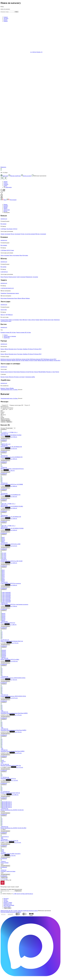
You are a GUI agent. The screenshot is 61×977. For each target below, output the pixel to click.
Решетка (6, 276)
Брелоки (3, 376)
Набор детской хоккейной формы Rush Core (12, 641)
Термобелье (3, 293)
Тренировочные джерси (13, 293)
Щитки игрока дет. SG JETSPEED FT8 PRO (12, 506)
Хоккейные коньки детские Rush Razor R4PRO (12, 751)
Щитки (23, 298)
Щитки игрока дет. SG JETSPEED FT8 (10, 494)
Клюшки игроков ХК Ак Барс (8, 332)
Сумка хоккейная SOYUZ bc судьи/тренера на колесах (14, 604)
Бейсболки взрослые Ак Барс (8, 359)
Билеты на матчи (33, 910)
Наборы (28, 298)
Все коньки (3, 223)
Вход (5, 199)
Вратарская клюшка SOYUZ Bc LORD (10, 544)
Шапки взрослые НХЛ (43, 360)
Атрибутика (7, 337)
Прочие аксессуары (48, 319)
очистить (3, 421)
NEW (4, 409)
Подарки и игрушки (19, 376)
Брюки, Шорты (4, 349)
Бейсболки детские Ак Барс (23, 359)
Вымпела (3, 388)
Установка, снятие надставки (8, 871)
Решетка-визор (12, 276)
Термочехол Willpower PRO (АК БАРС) (11, 853)
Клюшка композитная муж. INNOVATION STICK (13, 696)
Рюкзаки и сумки (50, 371)
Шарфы (12, 388)
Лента (20, 319)
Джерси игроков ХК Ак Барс (23, 332)
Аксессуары (7, 209)
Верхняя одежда (13, 349)
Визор (2, 276)
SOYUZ (15, 228)
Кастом (5, 211)
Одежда (6, 183)
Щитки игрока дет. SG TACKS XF (9, 840)
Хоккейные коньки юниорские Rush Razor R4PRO (13, 730)
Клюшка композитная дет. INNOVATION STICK (13, 677)
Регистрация (13, 199)
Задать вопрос (7, 908)
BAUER (6, 288)
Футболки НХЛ (37, 349)
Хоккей (5, 181)
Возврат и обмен (8, 902)
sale (10, 409)
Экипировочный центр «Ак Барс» (9, 389)
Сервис (5, 185)
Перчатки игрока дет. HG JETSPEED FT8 (11, 446)
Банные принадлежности (7, 371)
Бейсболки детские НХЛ (50, 359)
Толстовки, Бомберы (22, 349)
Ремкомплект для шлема (32, 276)
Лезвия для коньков (5, 234)
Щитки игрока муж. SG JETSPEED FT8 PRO (12, 528)
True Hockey (10, 228)
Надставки (25, 255)
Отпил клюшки (4, 862)
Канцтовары (17, 371)
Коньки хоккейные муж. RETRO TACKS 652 (12, 810)
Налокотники (10, 298)
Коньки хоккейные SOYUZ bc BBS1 (10, 659)
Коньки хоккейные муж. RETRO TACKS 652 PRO (13, 828)
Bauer (5, 228)
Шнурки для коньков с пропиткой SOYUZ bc (12, 468)
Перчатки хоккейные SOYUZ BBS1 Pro (11, 765)
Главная (6, 17)
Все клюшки (4, 245)
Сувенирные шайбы (30, 376)
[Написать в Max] (30, 975)
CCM (2, 250)
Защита (5, 208)
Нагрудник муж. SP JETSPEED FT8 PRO (11, 435)
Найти (16, 11)
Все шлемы (3, 266)
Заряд (12, 250)
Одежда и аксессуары (16, 405)
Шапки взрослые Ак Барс (18, 360)
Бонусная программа (9, 905)
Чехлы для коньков (15, 234)
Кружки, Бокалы (34, 371)
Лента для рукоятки (14, 255)
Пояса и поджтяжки (14, 319)
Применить (9, 421)
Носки (7, 319)
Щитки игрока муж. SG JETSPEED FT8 (11, 516)
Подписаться (18, 890)
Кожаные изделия (24, 371)
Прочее (57, 371)
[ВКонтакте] (43, 52)
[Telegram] (30, 165)
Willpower (10, 314)
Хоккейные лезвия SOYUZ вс (8, 778)
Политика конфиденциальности (9, 912)
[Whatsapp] (30, 112)
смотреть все (4, 218)
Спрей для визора (20, 276)
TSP (6, 314)
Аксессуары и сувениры (10, 336)
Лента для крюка (5, 255)
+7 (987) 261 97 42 (17, 893)
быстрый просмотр (5, 438)
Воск (21, 255)
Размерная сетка (8, 903)
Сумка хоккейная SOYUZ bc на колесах (11, 583)
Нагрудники (4, 298)
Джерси (8, 388)
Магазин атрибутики (23, 910)
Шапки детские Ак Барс (31, 360)
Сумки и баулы (31, 319)
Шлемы (5, 207)
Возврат (6, 21)
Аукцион (6, 184)
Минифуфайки (42, 371)
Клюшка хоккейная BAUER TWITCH (10, 793)
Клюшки (6, 205)
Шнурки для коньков (40, 234)
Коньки (5, 204)
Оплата (5, 19)
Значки (7, 376)
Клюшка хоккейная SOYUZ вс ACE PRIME (12, 484)
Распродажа (7, 212)
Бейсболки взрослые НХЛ (36, 359)
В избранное (4, 439)
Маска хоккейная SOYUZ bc (8, 622)
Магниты (11, 376)
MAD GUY (11, 288)
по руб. (13, 436)
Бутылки (3, 319)
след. (6, 878)
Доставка (6, 18)
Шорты (19, 298)
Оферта (19, 912)
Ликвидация (8, 187)
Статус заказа (7, 906)
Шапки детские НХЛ (54, 360)
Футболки (30, 349)
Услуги (27, 405)
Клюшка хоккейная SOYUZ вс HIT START (12, 561)
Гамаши (37, 319)
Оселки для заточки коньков (28, 234)
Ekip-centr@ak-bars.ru (27, 893)
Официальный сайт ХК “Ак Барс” (9, 910)
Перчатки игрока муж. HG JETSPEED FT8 (11, 457)
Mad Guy (3, 314)
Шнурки (25, 319)
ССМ (2, 228)
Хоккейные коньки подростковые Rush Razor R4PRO (14, 713)
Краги (15, 298)
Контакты (6, 898)
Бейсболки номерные (6, 360)
